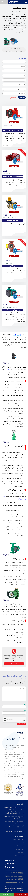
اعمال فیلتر (22, 97)
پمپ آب (10, 48)
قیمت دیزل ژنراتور (19, 855)
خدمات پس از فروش (18, 839)
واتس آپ (6, 894)
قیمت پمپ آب (20, 846)
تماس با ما (14, 663)
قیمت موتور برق (20, 849)
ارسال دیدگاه (21, 724)
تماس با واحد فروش (22, 894)
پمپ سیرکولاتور (9, 51)
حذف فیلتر (13, 97)
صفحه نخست (17, 48)
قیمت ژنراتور (20, 852)
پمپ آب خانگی (19, 51)
